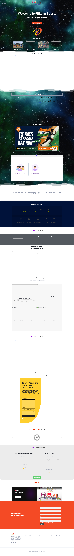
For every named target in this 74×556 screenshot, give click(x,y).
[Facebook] (4, 3)
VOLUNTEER (50, 3)
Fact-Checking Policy (32, 551)
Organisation (41, 516)
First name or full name (43, 506)
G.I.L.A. (26, 536)
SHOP (46, 3)
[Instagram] (5, 3)
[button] (68, 3)
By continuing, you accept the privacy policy (47, 522)
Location (41, 519)
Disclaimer (36, 551)
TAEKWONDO (23, 3)
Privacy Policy (40, 551)
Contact (44, 551)
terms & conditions (32, 418)
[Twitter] (2, 3)
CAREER (28, 3)
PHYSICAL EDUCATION (28, 535)
